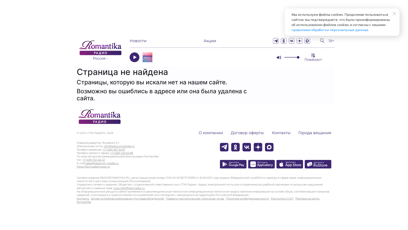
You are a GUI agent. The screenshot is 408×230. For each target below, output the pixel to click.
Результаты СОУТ (282, 198)
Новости (138, 41)
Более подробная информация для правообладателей (127, 198)
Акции (210, 41)
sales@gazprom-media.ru (102, 163)
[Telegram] (276, 41)
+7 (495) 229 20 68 (121, 153)
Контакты (281, 133)
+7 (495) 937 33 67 (114, 149)
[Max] (307, 41)
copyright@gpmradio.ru (129, 188)
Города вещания (314, 133)
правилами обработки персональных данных (330, 30)
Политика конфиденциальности (247, 198)
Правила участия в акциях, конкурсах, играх (195, 198)
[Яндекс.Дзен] (299, 41)
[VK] (291, 41)
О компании (211, 133)
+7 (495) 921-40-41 (93, 159)
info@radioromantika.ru (119, 146)
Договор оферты (247, 133)
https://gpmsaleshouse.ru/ (93, 166)
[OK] (283, 41)
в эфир (258, 57)
